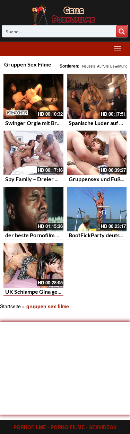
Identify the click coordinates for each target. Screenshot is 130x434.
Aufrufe (103, 66)
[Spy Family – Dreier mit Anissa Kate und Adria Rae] (33, 153)
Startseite (10, 306)
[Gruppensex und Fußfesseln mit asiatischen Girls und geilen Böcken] (97, 153)
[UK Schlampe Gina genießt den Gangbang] (33, 265)
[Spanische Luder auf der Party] (97, 96)
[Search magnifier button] (122, 31)
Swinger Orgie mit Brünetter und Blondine (57, 122)
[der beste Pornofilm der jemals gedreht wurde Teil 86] (33, 209)
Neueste (89, 66)
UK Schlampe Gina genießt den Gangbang (56, 291)
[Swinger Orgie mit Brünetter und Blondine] (33, 96)
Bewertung (119, 66)
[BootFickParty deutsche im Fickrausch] (97, 209)
